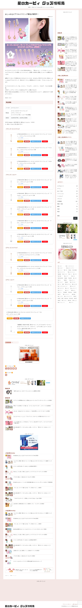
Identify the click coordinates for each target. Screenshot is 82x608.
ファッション (8, 342)
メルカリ (45, 141)
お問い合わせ (75, 604)
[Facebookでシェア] (9, 368)
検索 (58, 215)
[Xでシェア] (6, 368)
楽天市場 (27, 141)
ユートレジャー (15, 342)
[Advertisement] (67, 21)
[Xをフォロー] (6, 375)
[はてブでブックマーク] (11, 368)
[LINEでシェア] (13, 368)
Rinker (22, 137)
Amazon (20, 141)
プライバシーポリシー (67, 604)
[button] (16, 368)
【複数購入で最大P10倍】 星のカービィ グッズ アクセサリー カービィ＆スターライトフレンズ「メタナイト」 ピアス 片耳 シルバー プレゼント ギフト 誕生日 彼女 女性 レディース (34, 326)
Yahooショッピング (36, 141)
